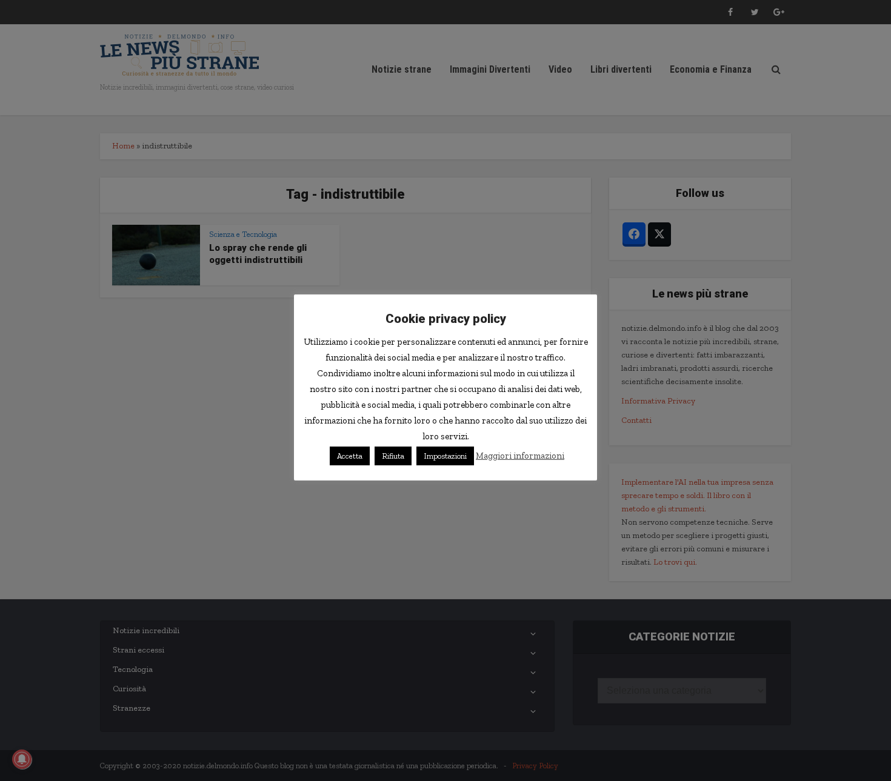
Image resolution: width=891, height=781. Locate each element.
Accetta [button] (349, 455)
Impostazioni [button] (445, 455)
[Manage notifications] (22, 759)
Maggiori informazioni (520, 455)
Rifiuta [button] (393, 455)
